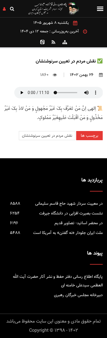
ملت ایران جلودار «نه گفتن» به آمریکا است (56, 232)
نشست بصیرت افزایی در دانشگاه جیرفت (56, 213)
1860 (44, 74)
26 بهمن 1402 (82, 74)
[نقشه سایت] (64, 42)
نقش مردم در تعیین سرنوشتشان (47, 135)
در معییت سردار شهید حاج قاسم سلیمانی (56, 203)
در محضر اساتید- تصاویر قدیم (56, 223)
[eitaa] (42, 42)
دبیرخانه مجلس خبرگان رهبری (78, 295)
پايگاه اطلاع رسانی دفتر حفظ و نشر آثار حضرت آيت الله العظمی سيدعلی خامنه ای (58, 281)
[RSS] (53, 42)
